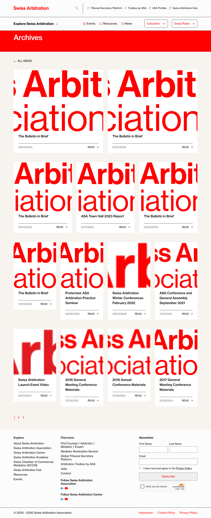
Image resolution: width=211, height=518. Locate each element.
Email (142, 456)
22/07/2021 (25, 395)
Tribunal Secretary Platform (106, 8)
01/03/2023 (25, 303)
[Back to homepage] (31, 8)
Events (91, 23)
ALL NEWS (24, 61)
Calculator (153, 23)
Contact (66, 473)
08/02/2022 (119, 313)
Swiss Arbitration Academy (31, 457)
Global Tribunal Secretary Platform (77, 457)
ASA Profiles (159, 8)
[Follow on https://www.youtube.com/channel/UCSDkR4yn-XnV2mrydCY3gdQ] (66, 488)
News (128, 23)
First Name (145, 443)
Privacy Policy (184, 468)
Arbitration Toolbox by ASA (78, 464)
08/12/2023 (25, 227)
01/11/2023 (87, 227)
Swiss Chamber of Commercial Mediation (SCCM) (33, 463)
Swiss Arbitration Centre (29, 452)
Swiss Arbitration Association (32, 448)
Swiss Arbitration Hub (185, 8)
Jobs (64, 468)
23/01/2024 (119, 147)
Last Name (175, 443)
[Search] (76, 8)
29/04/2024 (25, 147)
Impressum (146, 512)
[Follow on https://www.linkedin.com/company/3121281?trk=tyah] (62, 488)
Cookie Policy (166, 512)
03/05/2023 (151, 227)
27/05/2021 (72, 400)
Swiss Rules (182, 23)
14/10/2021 (166, 313)
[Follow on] (62, 499)
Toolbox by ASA (137, 8)
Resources (110, 23)
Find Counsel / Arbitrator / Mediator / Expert (78, 445)
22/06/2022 (72, 313)
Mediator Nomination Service (79, 451)
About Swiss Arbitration (29, 443)
